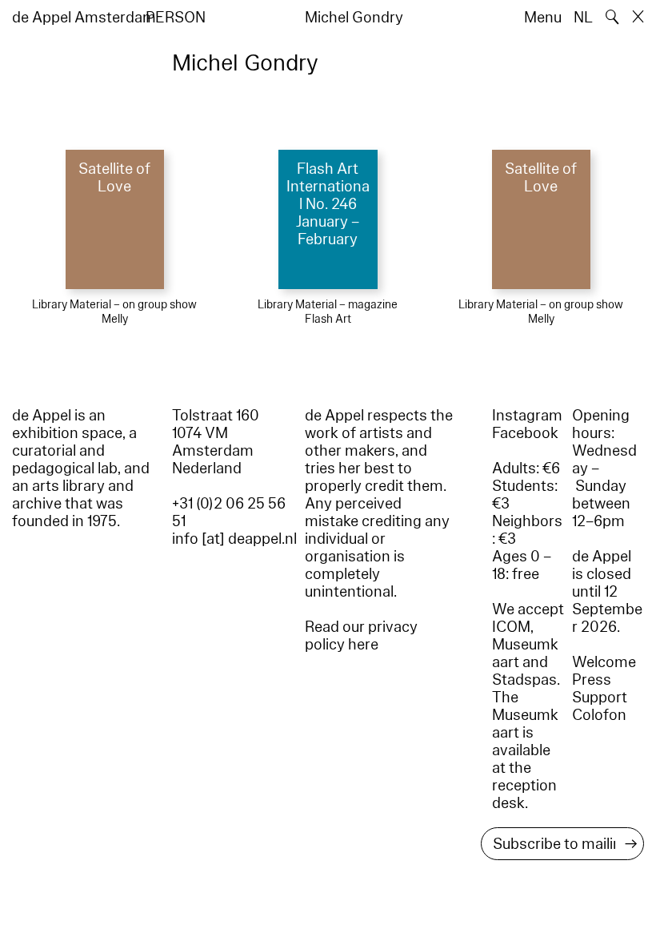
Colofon (599, 715)
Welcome (604, 662)
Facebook (525, 433)
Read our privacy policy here (361, 636)
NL (583, 17)
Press (591, 680)
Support (599, 697)
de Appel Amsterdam (84, 17)
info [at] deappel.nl (234, 539)
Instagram (527, 415)
